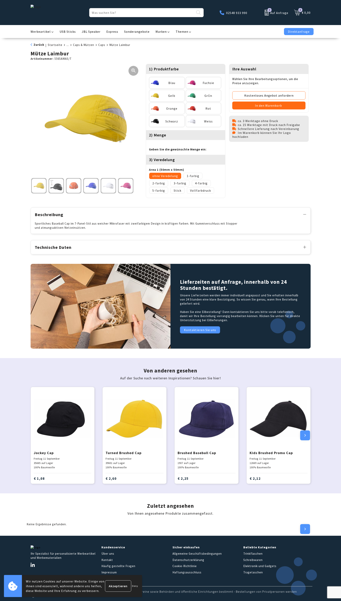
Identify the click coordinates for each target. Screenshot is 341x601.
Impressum (109, 572)
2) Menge (157, 135)
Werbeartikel (41, 32)
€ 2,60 (111, 478)
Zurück (39, 45)
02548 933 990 (236, 12)
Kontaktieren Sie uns (200, 330)
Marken (161, 32)
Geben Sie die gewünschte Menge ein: (178, 149)
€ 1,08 (39, 478)
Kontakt (107, 560)
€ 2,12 (255, 478)
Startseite (55, 45)
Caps (101, 45)
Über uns (107, 553)
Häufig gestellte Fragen (118, 566)
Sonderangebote (137, 32)
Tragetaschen (253, 572)
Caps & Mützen (83, 45)
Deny (135, 585)
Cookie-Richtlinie (184, 566)
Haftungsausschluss (186, 572)
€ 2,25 (183, 478)
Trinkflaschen (253, 553)
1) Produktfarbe (164, 68)
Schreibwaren (253, 560)
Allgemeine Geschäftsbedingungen (197, 553)
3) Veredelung (162, 159)
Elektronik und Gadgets (259, 566)
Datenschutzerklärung (188, 560)
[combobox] (142, 12)
